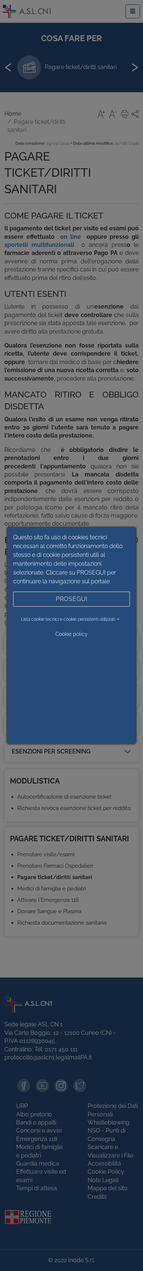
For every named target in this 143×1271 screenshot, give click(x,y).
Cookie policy (71, 634)
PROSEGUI (72, 598)
